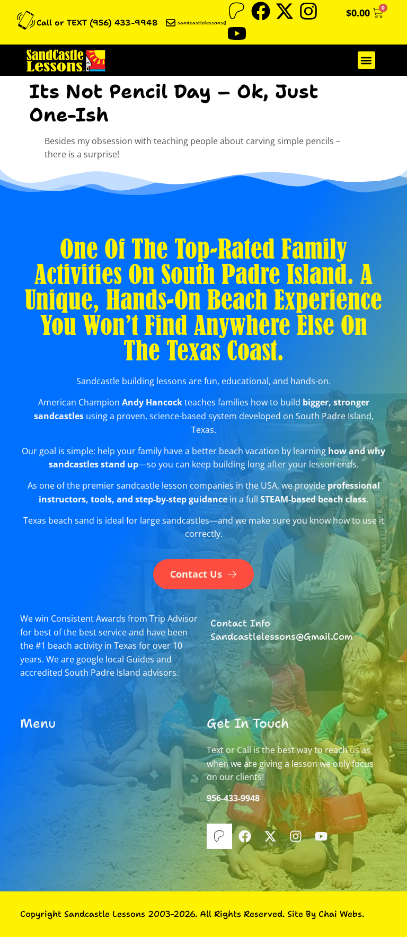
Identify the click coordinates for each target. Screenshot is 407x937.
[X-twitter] (284, 11)
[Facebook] (261, 11)
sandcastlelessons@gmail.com (215, 23)
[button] (366, 60)
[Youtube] (237, 33)
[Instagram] (308, 11)
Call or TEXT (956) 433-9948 (97, 22)
